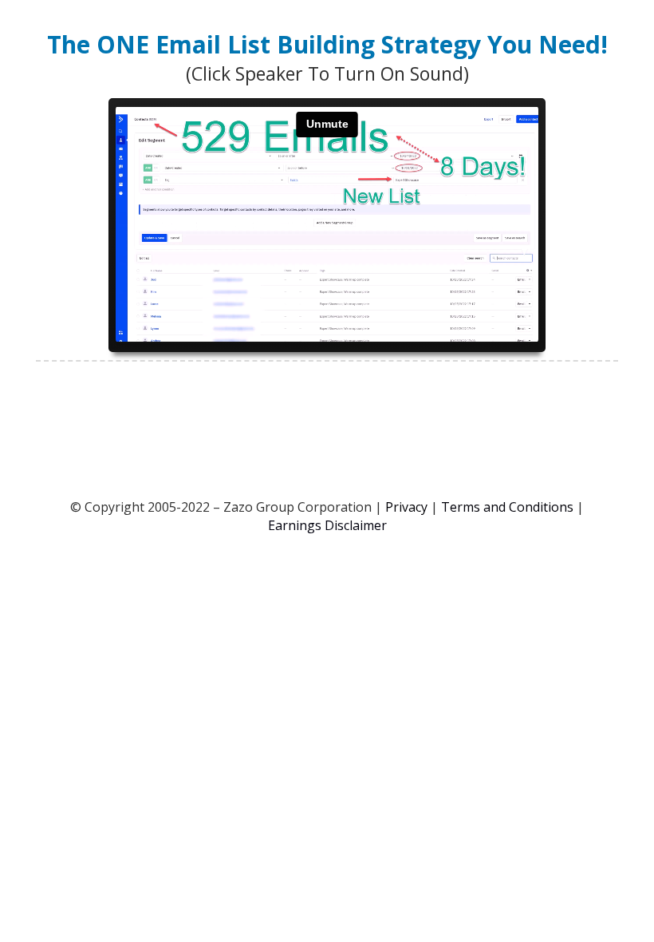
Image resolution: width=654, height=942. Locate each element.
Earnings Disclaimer (327, 525)
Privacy (406, 507)
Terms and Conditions (507, 507)
